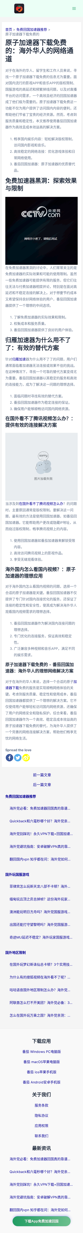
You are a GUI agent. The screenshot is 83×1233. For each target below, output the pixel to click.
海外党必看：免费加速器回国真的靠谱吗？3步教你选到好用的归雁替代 (41, 808)
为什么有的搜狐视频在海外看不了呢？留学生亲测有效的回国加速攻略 (41, 977)
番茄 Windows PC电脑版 (41, 1051)
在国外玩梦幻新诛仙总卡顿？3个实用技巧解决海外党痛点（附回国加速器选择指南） (41, 964)
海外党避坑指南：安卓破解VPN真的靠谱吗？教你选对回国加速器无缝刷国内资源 (41, 846)
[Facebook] (9, 757)
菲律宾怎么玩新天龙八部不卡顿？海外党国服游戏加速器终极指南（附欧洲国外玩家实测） (41, 886)
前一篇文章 (42, 775)
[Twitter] (17, 757)
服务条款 (41, 1105)
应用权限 (41, 1126)
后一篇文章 (42, 784)
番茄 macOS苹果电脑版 (41, 1062)
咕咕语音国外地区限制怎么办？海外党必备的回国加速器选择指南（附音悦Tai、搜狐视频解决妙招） (41, 990)
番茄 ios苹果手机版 (41, 1072)
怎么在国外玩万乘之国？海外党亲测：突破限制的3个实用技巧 (41, 1015)
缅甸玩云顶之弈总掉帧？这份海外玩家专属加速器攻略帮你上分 (41, 899)
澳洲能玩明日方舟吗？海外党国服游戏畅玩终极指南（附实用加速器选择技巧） (41, 912)
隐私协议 (41, 1115)
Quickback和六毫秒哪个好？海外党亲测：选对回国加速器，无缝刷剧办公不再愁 (41, 821)
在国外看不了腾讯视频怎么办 (41, 504)
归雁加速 (19, 359)
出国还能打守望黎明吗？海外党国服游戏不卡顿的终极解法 (41, 924)
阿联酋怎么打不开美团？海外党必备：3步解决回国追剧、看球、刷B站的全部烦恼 (41, 1002)
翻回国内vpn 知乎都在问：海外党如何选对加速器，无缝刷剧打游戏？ (41, 859)
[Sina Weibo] (26, 757)
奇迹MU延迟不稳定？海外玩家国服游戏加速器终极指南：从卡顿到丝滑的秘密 (41, 937)
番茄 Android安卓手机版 (41, 1082)
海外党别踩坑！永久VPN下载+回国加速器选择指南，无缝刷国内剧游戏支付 (41, 834)
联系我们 (41, 1136)
